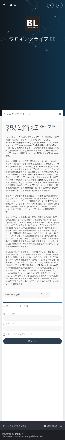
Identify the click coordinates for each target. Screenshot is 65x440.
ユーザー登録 (21, 306)
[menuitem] (13, 5)
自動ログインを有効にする (19, 334)
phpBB (18, 434)
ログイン (7, 306)
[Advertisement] (32, 87)
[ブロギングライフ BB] (32, 23)
